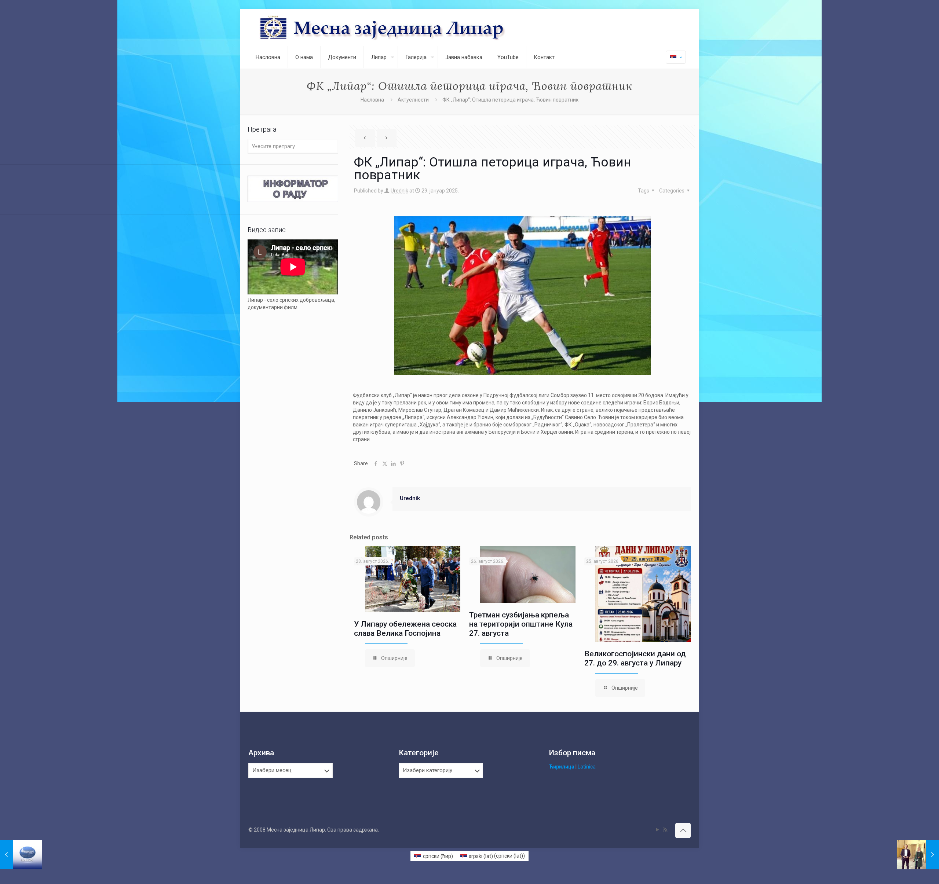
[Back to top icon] (683, 830)
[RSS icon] (665, 829)
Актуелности (413, 100)
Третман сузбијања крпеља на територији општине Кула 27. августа (521, 624)
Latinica (587, 767)
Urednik (399, 191)
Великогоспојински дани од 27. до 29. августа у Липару (635, 658)
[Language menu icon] (676, 57)
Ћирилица (561, 767)
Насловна (372, 100)
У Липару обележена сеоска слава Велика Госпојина (405, 629)
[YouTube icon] (657, 829)
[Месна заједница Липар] (410, 27)
